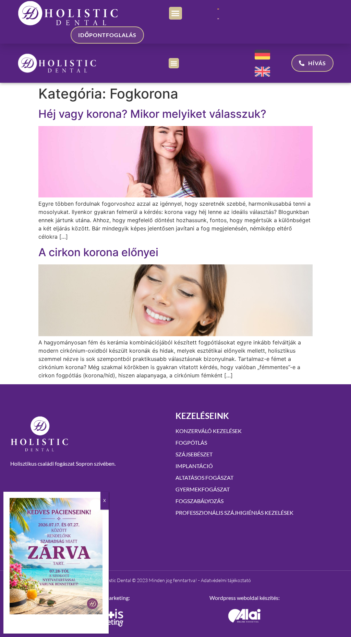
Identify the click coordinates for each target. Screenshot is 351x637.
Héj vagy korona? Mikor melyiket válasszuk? (152, 114)
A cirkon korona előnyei (98, 252)
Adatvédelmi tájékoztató (226, 580)
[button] (175, 13)
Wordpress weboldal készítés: (244, 597)
